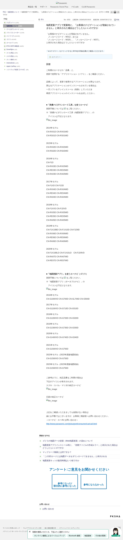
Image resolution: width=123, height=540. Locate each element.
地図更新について (13, 12)
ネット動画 (11, 59)
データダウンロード (14, 29)
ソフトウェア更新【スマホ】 (17, 70)
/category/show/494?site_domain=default (5, 43)
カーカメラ (12, 43)
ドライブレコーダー (15, 33)
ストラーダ (13, 36)
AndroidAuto (12, 63)
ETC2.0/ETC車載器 (15, 46)
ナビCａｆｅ (12, 22)
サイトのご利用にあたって (11, 528)
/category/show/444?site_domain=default (5, 46)
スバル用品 (12, 53)
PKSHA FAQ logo (115, 516)
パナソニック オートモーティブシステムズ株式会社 (19, 531)
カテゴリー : (57, 57)
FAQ (4, 12)
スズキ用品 (12, 56)
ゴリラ (11, 39)
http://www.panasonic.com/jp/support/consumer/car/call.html (71, 424)
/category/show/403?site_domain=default (5, 49)
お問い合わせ (48, 509)
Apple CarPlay (13, 66)
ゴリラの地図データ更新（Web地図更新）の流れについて (68, 441)
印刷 (117, 20)
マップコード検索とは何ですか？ (57, 452)
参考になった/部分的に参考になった (65, 484)
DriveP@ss (11, 49)
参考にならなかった (94, 484)
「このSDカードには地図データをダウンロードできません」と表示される (75, 456)
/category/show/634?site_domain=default (5, 33)
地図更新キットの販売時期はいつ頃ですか (61, 461)
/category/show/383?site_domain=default (5, 39)
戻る (42, 19)
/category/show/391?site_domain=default (5, 36)
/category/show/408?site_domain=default (5, 22)
